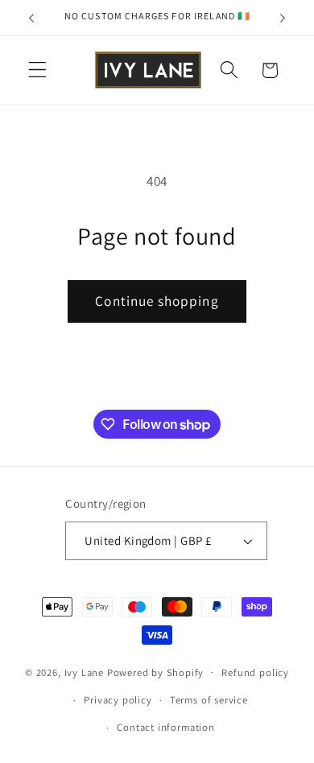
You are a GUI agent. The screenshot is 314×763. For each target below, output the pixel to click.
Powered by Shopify (156, 671)
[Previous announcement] (31, 17)
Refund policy (254, 672)
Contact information (165, 727)
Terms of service (209, 700)
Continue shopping (157, 300)
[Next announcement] (282, 17)
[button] (37, 70)
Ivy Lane (85, 671)
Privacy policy (117, 700)
